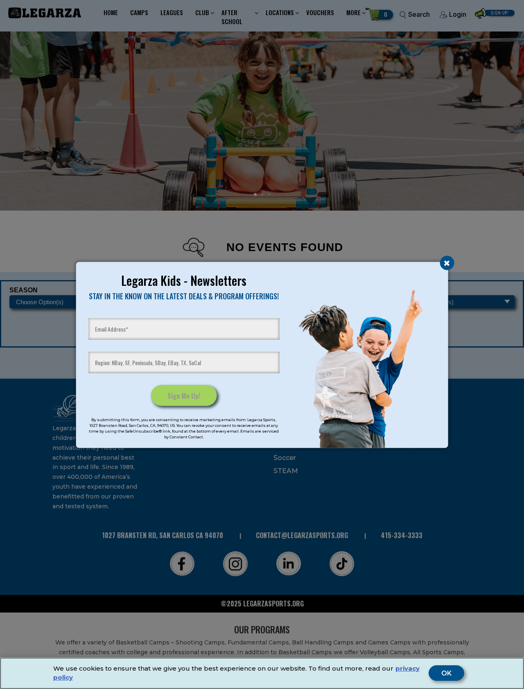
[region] (262, 673)
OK (446, 673)
